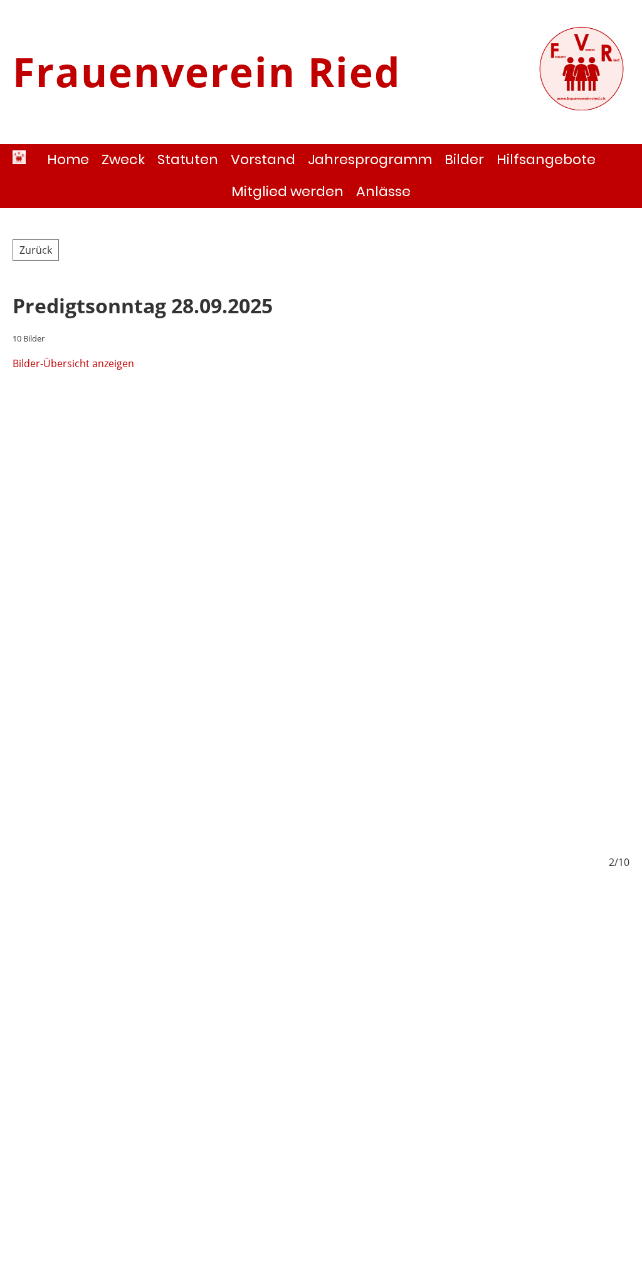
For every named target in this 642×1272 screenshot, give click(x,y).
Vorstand (263, 159)
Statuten (187, 159)
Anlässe (383, 191)
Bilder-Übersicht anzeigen (73, 363)
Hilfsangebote (546, 159)
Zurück (35, 250)
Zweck (123, 159)
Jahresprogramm (370, 159)
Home (68, 159)
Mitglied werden (287, 191)
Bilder (464, 159)
